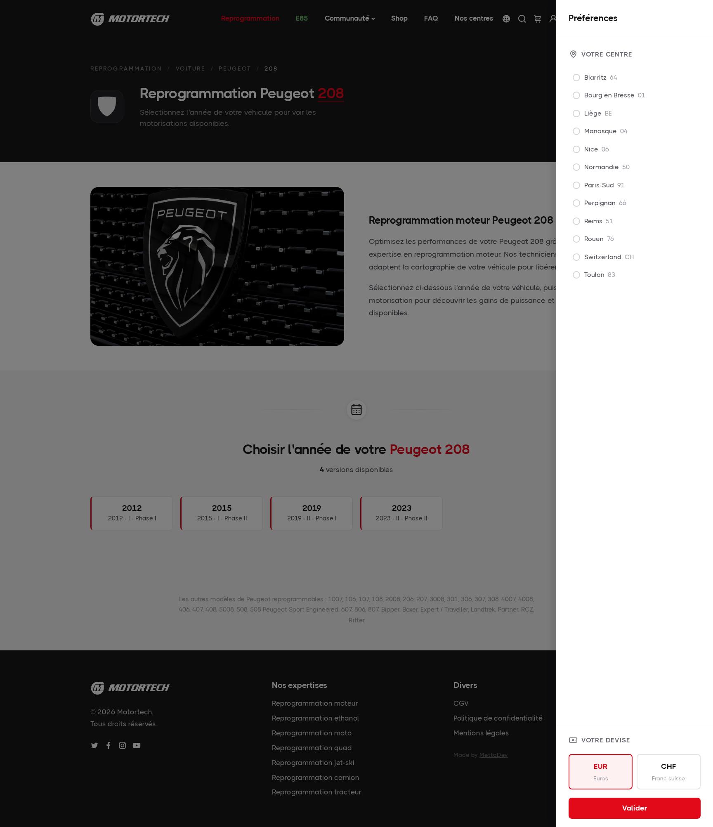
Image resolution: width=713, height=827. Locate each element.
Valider (634, 808)
